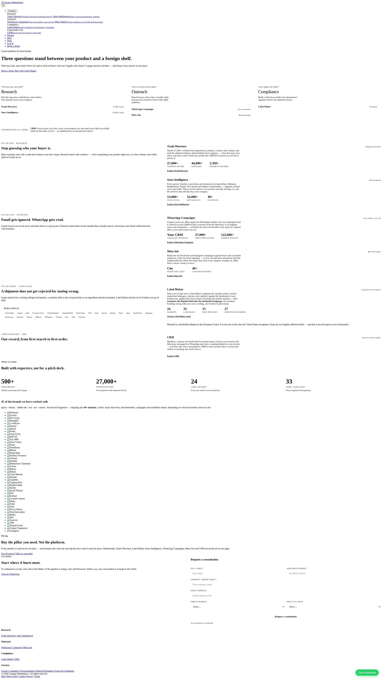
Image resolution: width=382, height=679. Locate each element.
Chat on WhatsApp (10, 574)
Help (9, 40)
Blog (9, 38)
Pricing (10, 35)
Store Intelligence (76, 16)
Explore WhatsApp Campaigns (180, 242)
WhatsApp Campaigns (30, 22)
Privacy (30, 676)
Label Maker (30, 27)
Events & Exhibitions (64, 671)
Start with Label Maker (25, 71)
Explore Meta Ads (174, 276)
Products (12, 11)
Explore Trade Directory (177, 171)
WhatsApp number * (297, 568)
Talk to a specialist (24, 553)
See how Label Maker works (179, 316)
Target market (199, 602)
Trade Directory (30, 16)
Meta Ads (79, 22)
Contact (22, 676)
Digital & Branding (44, 671)
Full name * (197, 568)
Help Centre (12, 676)
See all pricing (8, 553)
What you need (295, 602)
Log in (10, 43)
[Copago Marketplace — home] (12, 2)
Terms (37, 676)
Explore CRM (173, 356)
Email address (198, 590)
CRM (24, 32)
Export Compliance (10, 671)
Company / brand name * (204, 579)
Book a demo (13, 46)
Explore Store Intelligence (178, 204)
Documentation (27, 671)
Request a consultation (286, 616)
